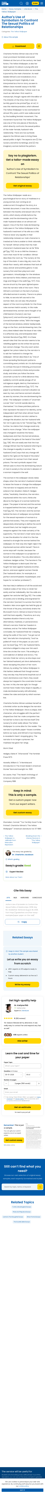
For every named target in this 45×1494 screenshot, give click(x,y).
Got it (22, 1490)
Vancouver (37, 897)
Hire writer (22, 1040)
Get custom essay (22, 812)
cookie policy (24, 1486)
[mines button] (6, 1083)
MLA (15, 897)
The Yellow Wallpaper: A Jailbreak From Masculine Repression (10, 840)
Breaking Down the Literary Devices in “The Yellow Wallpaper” (33, 839)
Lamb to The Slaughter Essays (13, 1217)
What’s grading (13, 859)
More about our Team (14, 877)
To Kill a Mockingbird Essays (21, 1207)
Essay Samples (15, 9)
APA (8, 897)
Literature (28, 9)
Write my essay (22, 984)
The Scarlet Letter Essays (22, 1222)
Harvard (25, 897)
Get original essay (22, 185)
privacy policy (20, 1099)
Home (4, 9)
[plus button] (39, 1083)
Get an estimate (22, 1107)
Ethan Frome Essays (33, 1217)
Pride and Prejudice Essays (22, 1212)
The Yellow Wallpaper (19, 31)
